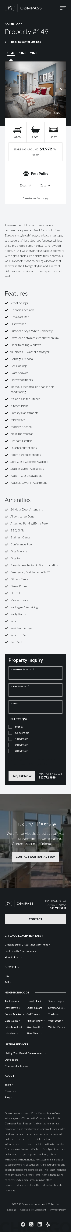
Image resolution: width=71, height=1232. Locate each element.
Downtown (11, 1007)
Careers (9, 1091)
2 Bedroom (21, 744)
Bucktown (11, 1001)
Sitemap (11, 1209)
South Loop (55, 1001)
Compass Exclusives (16, 1066)
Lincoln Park (34, 1001)
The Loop (53, 1014)
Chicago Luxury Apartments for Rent (26, 944)
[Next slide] (52, 89)
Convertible (22, 732)
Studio (19, 726)
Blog (7, 1097)
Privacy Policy (38, 764)
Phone (15, 703)
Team (8, 1084)
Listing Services (16, 1044)
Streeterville (55, 1007)
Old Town (32, 1014)
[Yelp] (48, 1224)
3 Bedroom (21, 750)
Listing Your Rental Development (24, 1053)
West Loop (54, 1020)
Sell (7, 982)
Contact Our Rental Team (35, 856)
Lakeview (10, 1033)
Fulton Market (13, 1014)
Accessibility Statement (33, 1209)
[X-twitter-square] (31, 1224)
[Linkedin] (40, 1224)
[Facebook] (23, 1224)
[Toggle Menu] (63, 8)
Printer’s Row (35, 1020)
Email (20, 686)
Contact (35, 919)
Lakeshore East (13, 1027)
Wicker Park (55, 1027)
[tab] (11, 55)
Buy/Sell (10, 967)
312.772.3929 (47, 777)
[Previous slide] (20, 89)
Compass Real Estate (18, 1123)
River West (33, 1033)
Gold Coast (11, 1020)
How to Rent (12, 957)
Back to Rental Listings (26, 41)
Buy (7, 975)
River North (34, 1027)
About (9, 1075)
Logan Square (34, 1007)
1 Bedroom (21, 738)
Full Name (22, 669)
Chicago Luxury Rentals (23, 935)
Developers (11, 1059)
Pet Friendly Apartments (19, 950)
